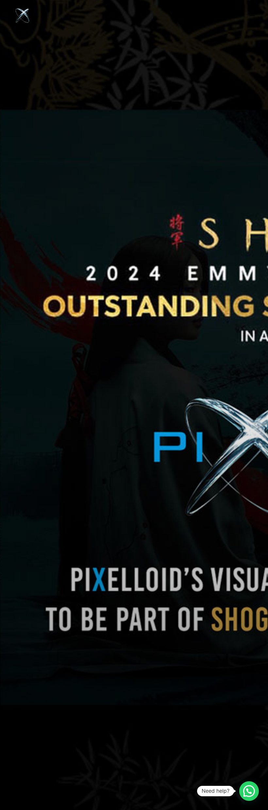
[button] (249, 791)
